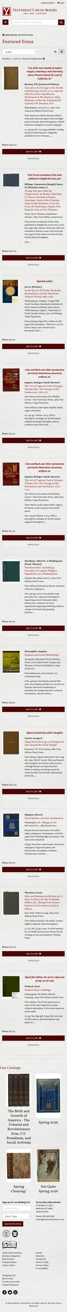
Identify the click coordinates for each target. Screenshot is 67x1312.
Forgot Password (10, 1284)
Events (39, 1252)
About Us (40, 1255)
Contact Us (41, 1259)
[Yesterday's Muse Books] (33, 11)
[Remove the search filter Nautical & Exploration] (44, 58)
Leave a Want (8, 1265)
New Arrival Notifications (19, 35)
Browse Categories (11, 1255)
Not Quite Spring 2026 (48, 1189)
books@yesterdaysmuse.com (50, 1219)
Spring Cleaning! (18, 1189)
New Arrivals (8, 1259)
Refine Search (55, 29)
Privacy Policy (42, 1265)
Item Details (33, 158)
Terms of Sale (42, 1262)
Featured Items (9, 1262)
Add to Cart (32, 151)
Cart (62, 3)
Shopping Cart (9, 1275)
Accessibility (42, 1268)
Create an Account (10, 1281)
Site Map (51, 1303)
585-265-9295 (48, 1216)
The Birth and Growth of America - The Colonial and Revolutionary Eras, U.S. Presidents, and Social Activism (19, 1127)
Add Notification (12, 1223)
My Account (7, 1278)
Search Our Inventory (12, 1252)
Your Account (47, 3)
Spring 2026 (48, 1122)
